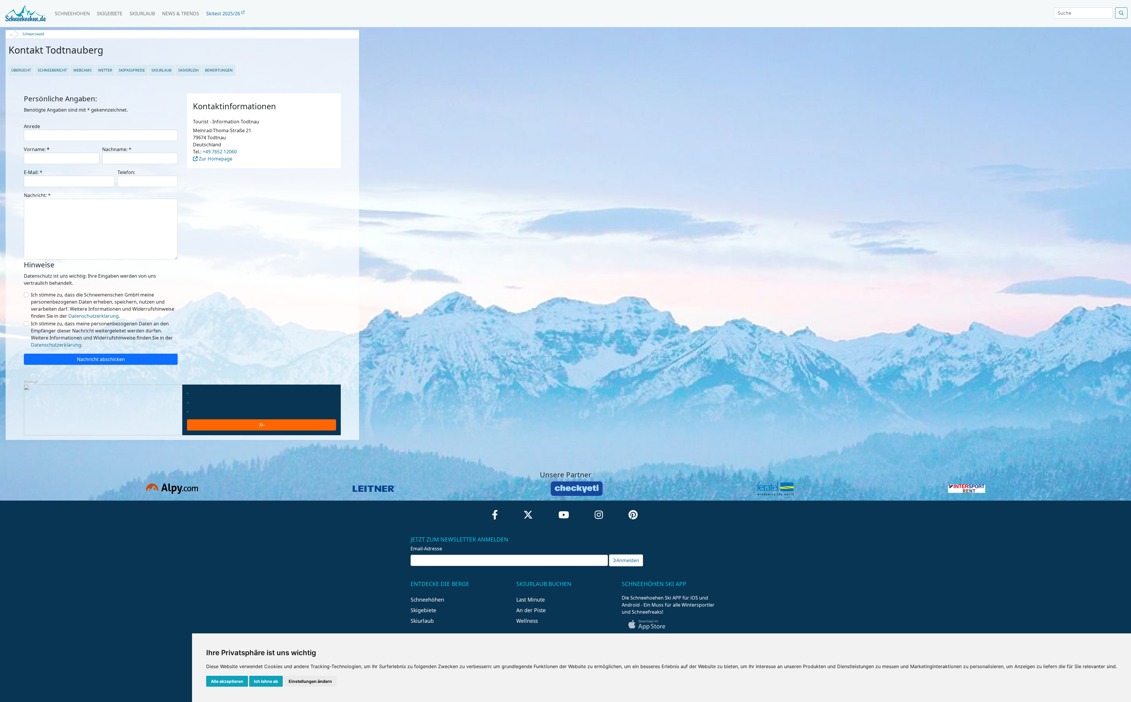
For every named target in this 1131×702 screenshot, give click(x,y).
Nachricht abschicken (101, 359)
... (11, 34)
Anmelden (627, 560)
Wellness (527, 620)
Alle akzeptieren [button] (227, 681)
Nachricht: (37, 195)
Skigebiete (110, 13)
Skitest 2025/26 (223, 13)
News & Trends (180, 13)
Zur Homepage (215, 158)
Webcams (82, 70)
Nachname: (116, 149)
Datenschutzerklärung (93, 316)
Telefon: (126, 172)
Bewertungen (219, 70)
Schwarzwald (33, 34)
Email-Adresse (426, 548)
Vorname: (36, 149)
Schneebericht (52, 70)
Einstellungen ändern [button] (310, 681)
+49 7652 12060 (220, 151)
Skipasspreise (132, 70)
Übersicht (21, 70)
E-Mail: (33, 172)
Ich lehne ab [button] (266, 681)
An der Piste (531, 610)
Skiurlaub (142, 13)
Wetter (105, 70)
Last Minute (530, 599)
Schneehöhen (72, 13)
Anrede (32, 126)
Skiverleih (188, 70)
